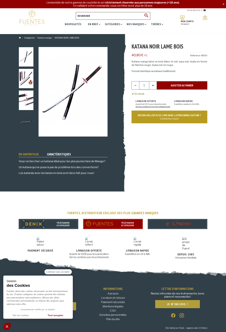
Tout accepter (55, 315)
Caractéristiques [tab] (59, 154)
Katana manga (140, 61)
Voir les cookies (21, 315)
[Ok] (146, 16)
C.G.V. (113, 310)
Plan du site (113, 319)
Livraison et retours (113, 297)
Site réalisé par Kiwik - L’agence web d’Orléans (186, 328)
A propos (113, 293)
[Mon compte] (182, 17)
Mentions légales (113, 306)
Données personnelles (113, 314)
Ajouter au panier (182, 85)
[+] (153, 85)
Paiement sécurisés (113, 302)
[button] (7, 326)
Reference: (195, 55)
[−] (135, 85)
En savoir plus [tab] (29, 154)
